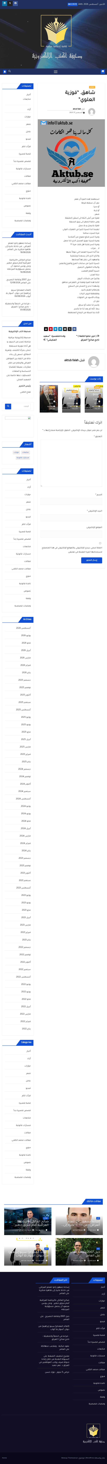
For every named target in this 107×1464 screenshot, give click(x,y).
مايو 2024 (26, 821)
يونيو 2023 (26, 903)
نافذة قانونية (25, 199)
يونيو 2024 (26, 814)
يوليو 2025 (26, 717)
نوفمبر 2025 (25, 688)
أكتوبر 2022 (25, 962)
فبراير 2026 (25, 665)
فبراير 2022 (25, 1022)
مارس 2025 (25, 747)
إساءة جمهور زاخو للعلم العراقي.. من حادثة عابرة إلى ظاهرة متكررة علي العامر (18, 246)
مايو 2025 (26, 732)
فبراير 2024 (25, 843)
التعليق (98, 437)
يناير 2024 (26, 851)
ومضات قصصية (22, 221)
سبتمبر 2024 (24, 792)
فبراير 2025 (25, 754)
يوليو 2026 (26, 636)
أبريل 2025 (26, 740)
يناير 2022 (26, 1029)
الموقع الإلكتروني (94, 527)
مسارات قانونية (23, 169)
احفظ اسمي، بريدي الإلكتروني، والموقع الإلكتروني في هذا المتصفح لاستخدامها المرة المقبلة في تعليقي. (72, 550)
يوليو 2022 (26, 984)
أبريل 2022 (26, 1007)
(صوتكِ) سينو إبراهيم (94, 394)
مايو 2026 (26, 643)
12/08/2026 (92, 1261)
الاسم (98, 495)
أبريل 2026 (26, 651)
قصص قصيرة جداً (22, 161)
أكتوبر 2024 (25, 784)
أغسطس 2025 (23, 710)
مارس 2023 (25, 925)
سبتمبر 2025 (25, 702)
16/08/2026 (40, 1230)
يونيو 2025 (26, 725)
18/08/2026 (91, 1230)
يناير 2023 (26, 940)
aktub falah (77, 109)
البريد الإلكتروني (94, 511)
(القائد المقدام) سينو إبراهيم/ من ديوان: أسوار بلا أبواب (18, 293)
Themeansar (73, 1458)
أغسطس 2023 (23, 888)
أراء (29, 110)
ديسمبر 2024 (24, 769)
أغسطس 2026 (23, 628)
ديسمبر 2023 (25, 858)
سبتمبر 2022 (25, 970)
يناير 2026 (26, 673)
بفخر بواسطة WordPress (95, 1458)
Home (4, 1458)
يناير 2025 (26, 762)
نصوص (92, 87)
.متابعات (25, 453)
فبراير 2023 (26, 933)
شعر (28, 124)
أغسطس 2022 (23, 977)
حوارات (27, 117)
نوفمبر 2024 (25, 777)
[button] (9, 72)
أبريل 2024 (26, 829)
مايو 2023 (26, 910)
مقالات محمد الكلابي (21, 184)
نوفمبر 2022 (25, 955)
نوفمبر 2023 (25, 866)
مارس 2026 (25, 658)
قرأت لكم (26, 147)
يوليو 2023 (26, 895)
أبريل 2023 (26, 918)
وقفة (28, 213)
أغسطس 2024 (23, 799)
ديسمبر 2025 (24, 680)
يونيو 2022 (26, 992)
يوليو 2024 (26, 806)
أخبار (29, 95)
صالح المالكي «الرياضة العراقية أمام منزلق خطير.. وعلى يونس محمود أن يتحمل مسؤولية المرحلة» (29, 1227)
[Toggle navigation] (55, 71)
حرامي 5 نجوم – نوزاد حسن (57, 1372)
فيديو (28, 139)
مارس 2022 (25, 1014)
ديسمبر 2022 (25, 947)
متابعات (27, 99)
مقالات (27, 176)
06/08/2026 (40, 1261)
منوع (28, 191)
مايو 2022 (26, 999)
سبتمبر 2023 (25, 881)
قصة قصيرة (25, 154)
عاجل (28, 132)
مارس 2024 (25, 836)
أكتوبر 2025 (25, 695)
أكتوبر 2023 (25, 873)
